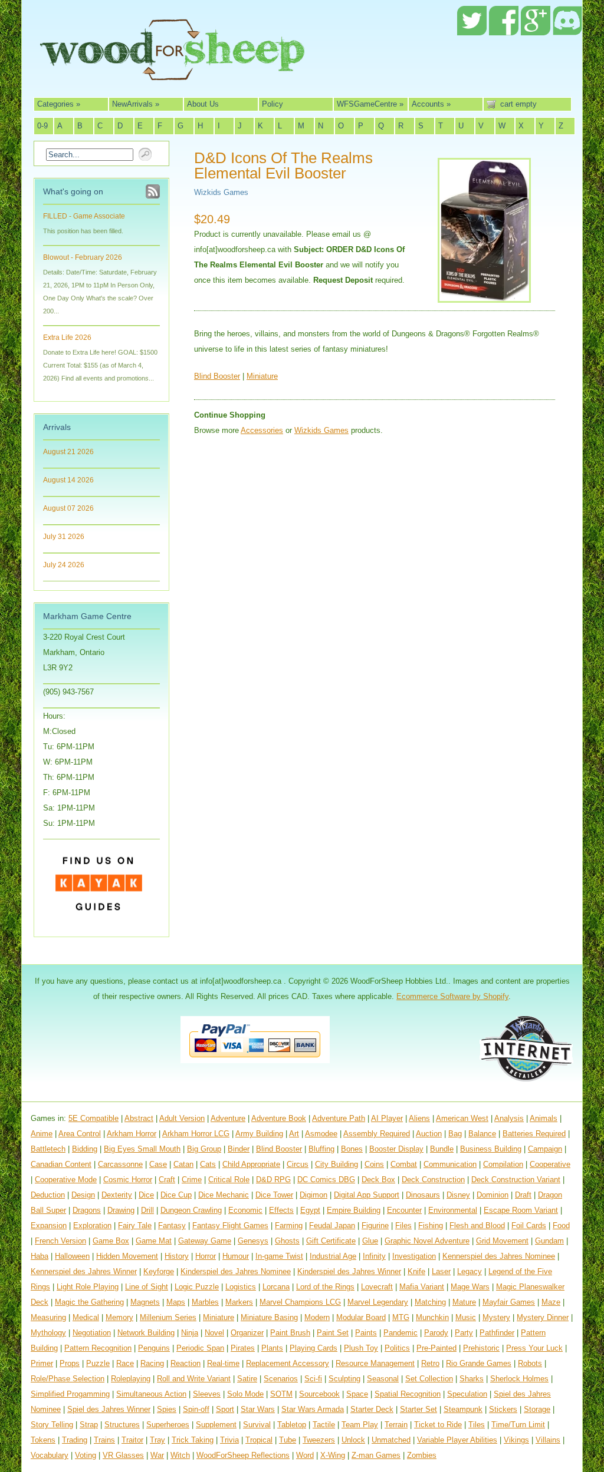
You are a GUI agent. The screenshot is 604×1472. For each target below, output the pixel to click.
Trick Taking (193, 1439)
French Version (60, 1240)
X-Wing (332, 1455)
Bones (352, 1148)
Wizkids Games (221, 192)
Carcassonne (120, 1164)
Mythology (48, 1332)
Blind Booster (217, 376)
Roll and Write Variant (194, 1378)
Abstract (138, 1118)
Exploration (92, 1225)
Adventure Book (278, 1118)
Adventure (228, 1118)
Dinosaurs (423, 1194)
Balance (482, 1133)
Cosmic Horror (127, 1179)
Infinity (374, 1256)
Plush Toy (361, 1348)
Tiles (476, 1424)
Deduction (48, 1194)
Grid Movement (502, 1240)
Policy (272, 104)
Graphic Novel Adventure (427, 1240)
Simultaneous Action (151, 1394)
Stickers (503, 1409)
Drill (147, 1210)
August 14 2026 (68, 480)
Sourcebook (319, 1394)
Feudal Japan (332, 1225)
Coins (374, 1164)
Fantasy (172, 1225)
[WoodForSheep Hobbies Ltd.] (172, 72)
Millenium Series (168, 1317)
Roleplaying (130, 1378)
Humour (235, 1256)
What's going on (73, 191)
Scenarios (281, 1378)
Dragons (87, 1210)
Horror (205, 1256)
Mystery (496, 1317)
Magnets (145, 1302)
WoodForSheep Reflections (243, 1455)
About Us (203, 104)
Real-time (223, 1363)
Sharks (471, 1378)
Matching (430, 1302)
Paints (366, 1332)
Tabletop (291, 1424)
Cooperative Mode (66, 1179)
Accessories (262, 430)
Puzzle (98, 1363)
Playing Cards (313, 1348)
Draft (523, 1194)
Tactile (324, 1424)
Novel (214, 1332)
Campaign (545, 1148)
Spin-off (196, 1409)
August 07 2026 (68, 508)
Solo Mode (245, 1394)
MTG (400, 1317)
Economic (245, 1210)
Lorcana (276, 1286)
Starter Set (418, 1409)
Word (305, 1455)
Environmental (452, 1210)
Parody (436, 1332)
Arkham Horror (131, 1133)
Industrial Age (333, 1256)
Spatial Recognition (408, 1394)
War (157, 1455)
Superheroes (167, 1424)
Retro (430, 1363)
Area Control (79, 1133)
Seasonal (383, 1378)
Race (125, 1363)
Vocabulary (49, 1455)
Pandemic (400, 1332)
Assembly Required (376, 1133)
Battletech (48, 1148)
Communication (450, 1164)
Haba (39, 1256)
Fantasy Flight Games (230, 1225)
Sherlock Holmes (519, 1378)
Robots (530, 1363)
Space (357, 1394)
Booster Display (396, 1148)
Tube (287, 1439)
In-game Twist (279, 1256)
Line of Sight (146, 1286)
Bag (455, 1133)
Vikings (516, 1439)
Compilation (503, 1164)
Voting (85, 1455)
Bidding (84, 1148)
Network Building (146, 1332)
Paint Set (333, 1332)
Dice (146, 1194)
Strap (89, 1424)
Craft (167, 1179)
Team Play (360, 1424)
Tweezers (319, 1439)
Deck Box (378, 1179)
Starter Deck (371, 1409)
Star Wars (258, 1409)
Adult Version (182, 1118)
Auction (429, 1133)
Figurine (375, 1225)
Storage (537, 1409)
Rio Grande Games (478, 1363)
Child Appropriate (251, 1164)
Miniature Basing (269, 1317)
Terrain (396, 1424)
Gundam (549, 1240)
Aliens (419, 1118)
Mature (464, 1302)
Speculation (467, 1394)
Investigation (414, 1256)
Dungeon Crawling (191, 1210)
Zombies (421, 1455)
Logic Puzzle (197, 1286)
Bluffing (321, 1148)
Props (70, 1363)
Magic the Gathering (89, 1302)
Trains (104, 1439)
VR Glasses (123, 1455)
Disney (458, 1194)
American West (462, 1118)
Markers (239, 1302)
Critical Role (229, 1179)
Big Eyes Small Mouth (142, 1148)
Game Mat (154, 1240)
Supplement (216, 1424)
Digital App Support (366, 1194)
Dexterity (116, 1194)
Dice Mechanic (223, 1194)
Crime (192, 1179)
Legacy (469, 1271)
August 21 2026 (68, 452)
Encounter (404, 1210)
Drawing (120, 1210)
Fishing (430, 1225)
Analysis (509, 1118)
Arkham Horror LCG (195, 1133)
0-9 (42, 125)
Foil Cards (528, 1225)
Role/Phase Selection (67, 1378)
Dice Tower (274, 1194)
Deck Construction (433, 1179)
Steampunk (463, 1409)
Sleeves (207, 1394)
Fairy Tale (135, 1225)
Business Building (490, 1148)
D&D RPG (273, 1179)
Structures (122, 1424)
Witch (180, 1455)
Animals (543, 1118)
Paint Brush (290, 1332)
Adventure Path (338, 1118)
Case (158, 1164)
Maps (175, 1302)
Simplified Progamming (70, 1394)
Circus (297, 1164)
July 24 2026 (63, 565)
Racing (152, 1363)
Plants (272, 1348)
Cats (208, 1164)
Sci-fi (313, 1378)
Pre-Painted (436, 1348)
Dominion (492, 1194)
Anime (41, 1133)
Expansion (49, 1225)
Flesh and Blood (477, 1225)
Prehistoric (481, 1348)
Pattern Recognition (98, 1348)
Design (83, 1194)
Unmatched (391, 1439)
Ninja (189, 1332)
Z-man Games (376, 1455)
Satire (247, 1378)
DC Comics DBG (326, 1179)
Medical (86, 1317)
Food (561, 1225)
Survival (257, 1424)
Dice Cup (176, 1194)
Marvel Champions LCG (300, 1302)
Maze (550, 1302)
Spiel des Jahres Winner (108, 1409)
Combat (403, 1164)
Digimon (313, 1194)
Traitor (132, 1439)
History (177, 1256)
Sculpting (344, 1378)
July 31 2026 (63, 536)
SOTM (281, 1394)
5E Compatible (93, 1118)
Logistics (240, 1286)
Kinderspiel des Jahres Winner (349, 1271)
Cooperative (550, 1164)
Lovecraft (377, 1286)
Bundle (442, 1148)
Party (464, 1332)
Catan (183, 1164)
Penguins (154, 1348)
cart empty (518, 104)
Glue (370, 1240)
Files (403, 1225)
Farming (289, 1225)
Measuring (48, 1317)
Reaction (185, 1363)
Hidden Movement (127, 1256)
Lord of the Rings (325, 1286)
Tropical (259, 1439)
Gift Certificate (331, 1240)
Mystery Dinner (543, 1317)
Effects (281, 1210)
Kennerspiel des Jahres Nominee (498, 1256)
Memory (119, 1317)
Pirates (243, 1348)
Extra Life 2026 (67, 337)
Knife (416, 1271)
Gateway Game (204, 1240)
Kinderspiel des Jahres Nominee (235, 1271)
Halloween (72, 1256)
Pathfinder (497, 1332)
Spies (166, 1409)
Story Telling (52, 1424)
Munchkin (432, 1317)
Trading (74, 1439)
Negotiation (92, 1332)
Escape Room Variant (521, 1210)
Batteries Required (534, 1133)
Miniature (262, 376)
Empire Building (353, 1210)
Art (294, 1133)
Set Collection (429, 1378)
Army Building (259, 1133)
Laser (441, 1271)
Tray (157, 1439)
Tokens (43, 1439)
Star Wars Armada (312, 1409)
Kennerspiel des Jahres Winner (84, 1271)
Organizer (247, 1332)
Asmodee (321, 1133)
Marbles (205, 1302)
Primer (42, 1363)
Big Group (204, 1148)
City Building (336, 1164)
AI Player (387, 1118)
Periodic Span (200, 1348)
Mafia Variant (421, 1286)
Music (465, 1317)
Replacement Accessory (287, 1363)
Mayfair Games (508, 1302)
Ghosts (287, 1240)
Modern (317, 1317)
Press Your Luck (534, 1348)
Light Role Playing (88, 1286)
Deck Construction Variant (515, 1179)
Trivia (229, 1439)
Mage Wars (470, 1286)
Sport (225, 1409)
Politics (397, 1348)
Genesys (253, 1240)
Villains (548, 1439)
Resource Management (375, 1363)
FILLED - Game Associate (84, 216)
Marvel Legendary (377, 1302)
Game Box (111, 1240)
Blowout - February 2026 (82, 257)
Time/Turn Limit (518, 1424)
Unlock (353, 1439)
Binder (239, 1148)
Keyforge (158, 1271)
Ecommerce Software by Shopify (452, 996)
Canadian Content (61, 1164)
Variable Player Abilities (457, 1439)
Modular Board (361, 1317)
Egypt (310, 1210)
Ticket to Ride (438, 1424)
